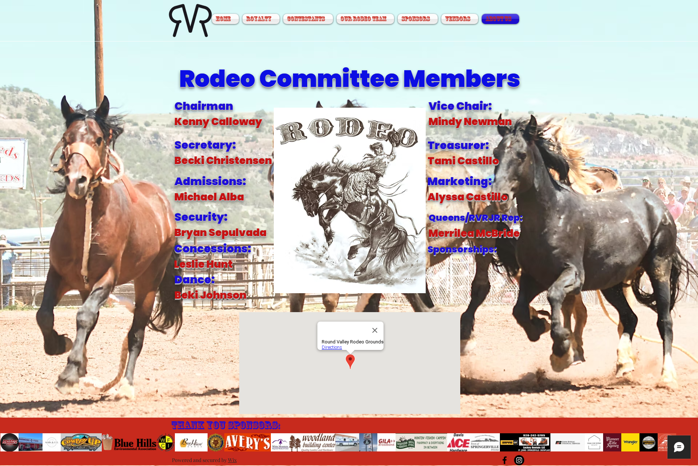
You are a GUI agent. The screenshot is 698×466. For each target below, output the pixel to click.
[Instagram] (519, 460)
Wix (232, 460)
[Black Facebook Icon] (505, 460)
